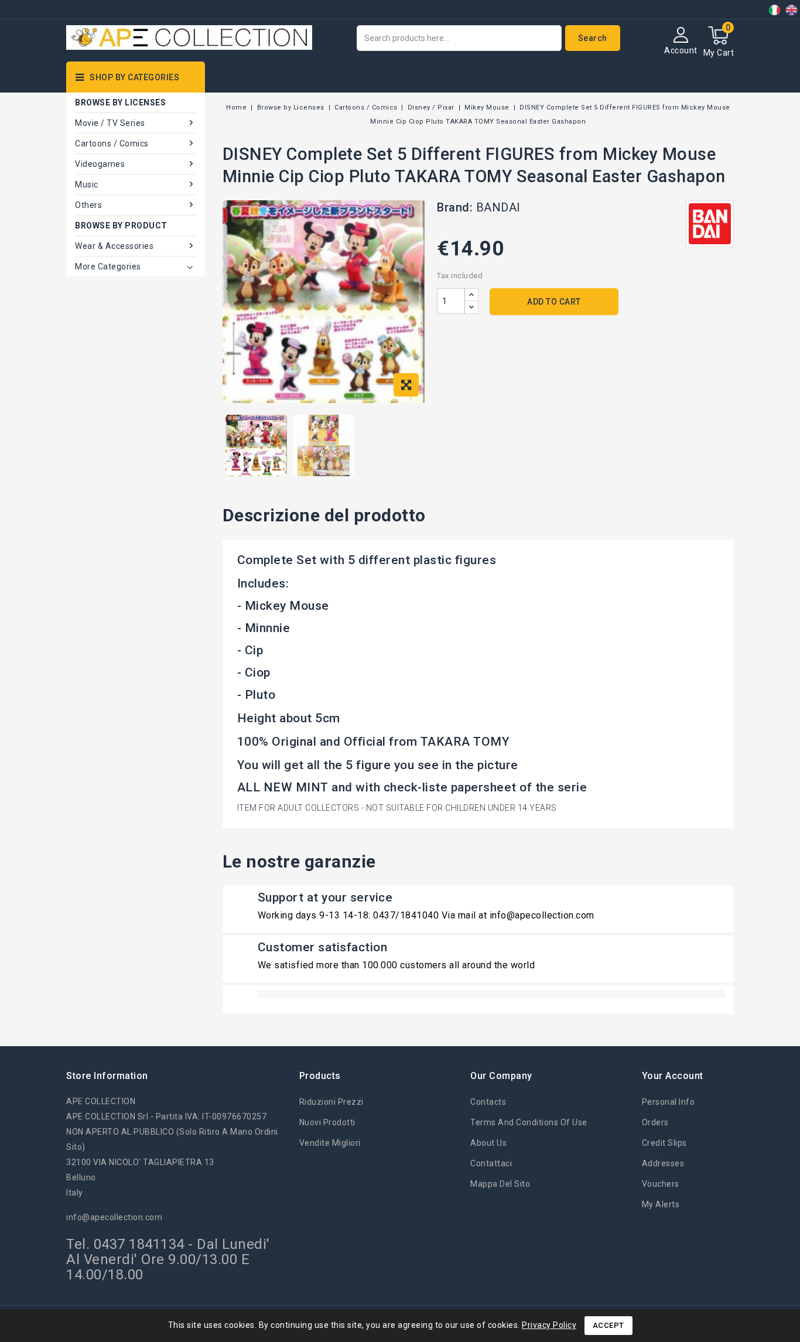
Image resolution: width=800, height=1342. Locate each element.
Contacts (488, 1102)
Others (88, 205)
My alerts (661, 1204)
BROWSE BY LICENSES (120, 102)
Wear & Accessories (114, 246)
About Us (488, 1143)
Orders (655, 1122)
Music (86, 184)
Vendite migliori (330, 1143)
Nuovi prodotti (327, 1122)
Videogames (100, 164)
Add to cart (554, 301)
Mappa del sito (500, 1184)
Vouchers (660, 1184)
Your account (672, 1075)
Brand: (455, 207)
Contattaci (491, 1163)
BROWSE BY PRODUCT (121, 225)
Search (592, 38)
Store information (107, 1075)
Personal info (668, 1102)
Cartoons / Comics (112, 143)
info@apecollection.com (114, 1217)
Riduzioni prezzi (331, 1102)
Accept (608, 1325)
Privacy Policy (549, 1325)
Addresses (663, 1163)
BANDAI (498, 207)
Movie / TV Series (110, 123)
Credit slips (664, 1143)
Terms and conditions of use (528, 1122)
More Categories (108, 266)
